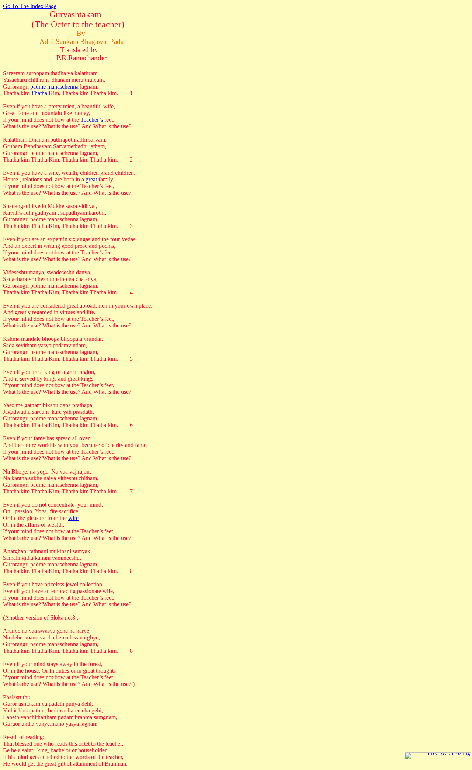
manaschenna (63, 86)
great (91, 179)
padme (38, 86)
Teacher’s (91, 120)
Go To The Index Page (29, 6)
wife (73, 518)
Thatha (39, 93)
